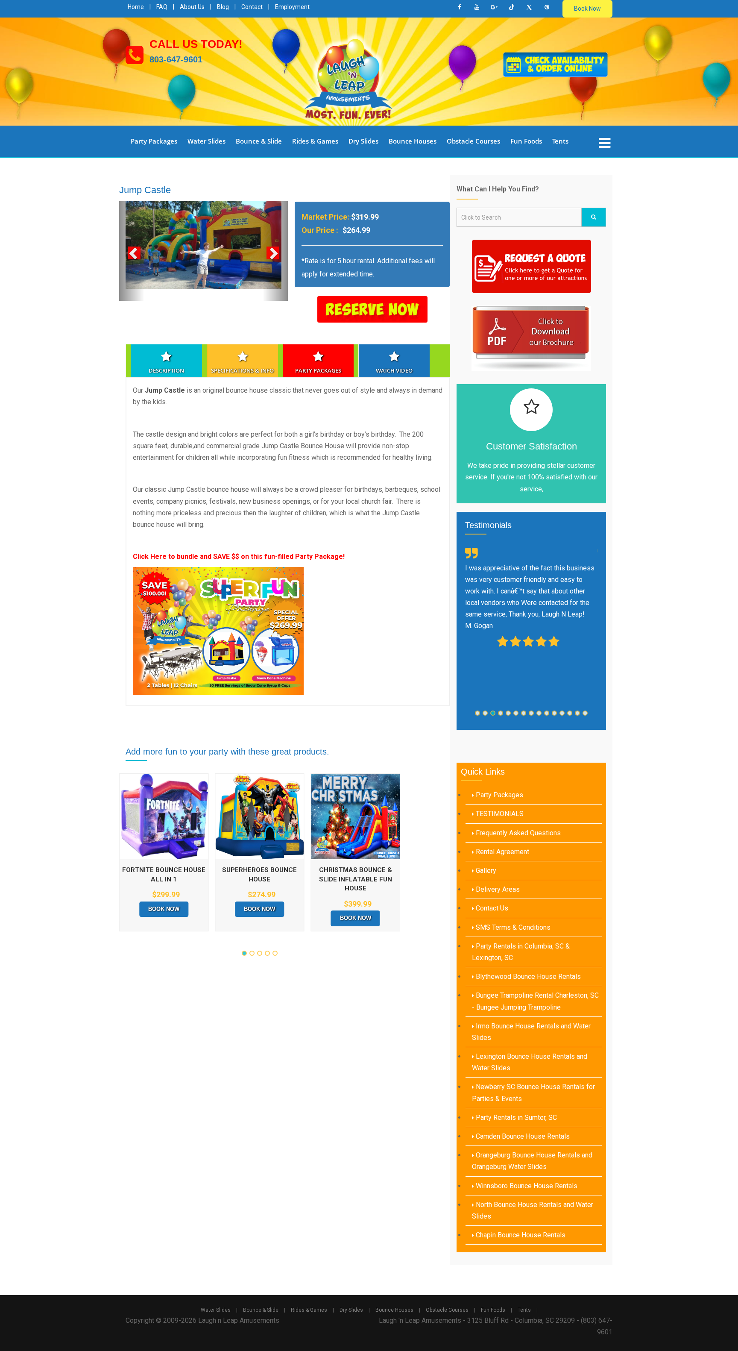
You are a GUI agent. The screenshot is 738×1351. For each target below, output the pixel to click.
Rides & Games (315, 141)
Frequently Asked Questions (517, 833)
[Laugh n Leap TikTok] (511, 7)
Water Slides (206, 141)
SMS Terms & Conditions (512, 927)
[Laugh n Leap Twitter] (529, 7)
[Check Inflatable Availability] (555, 64)
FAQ (161, 6)
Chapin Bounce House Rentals (519, 1235)
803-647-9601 (175, 59)
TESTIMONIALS (499, 814)
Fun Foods (526, 141)
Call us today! (196, 44)
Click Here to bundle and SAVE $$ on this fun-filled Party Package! (239, 556)
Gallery (485, 870)
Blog (223, 6)
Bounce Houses (412, 141)
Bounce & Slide (259, 141)
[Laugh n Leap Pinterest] (546, 7)
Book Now (587, 8)
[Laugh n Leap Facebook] (459, 7)
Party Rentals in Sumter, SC (515, 1117)
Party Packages (154, 141)
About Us (192, 6)
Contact (252, 6)
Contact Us (491, 908)
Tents (560, 141)
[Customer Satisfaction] (531, 409)
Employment (292, 6)
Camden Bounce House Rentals (522, 1136)
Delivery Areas (497, 889)
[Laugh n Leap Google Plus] (494, 7)
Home (136, 6)
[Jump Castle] (203, 245)
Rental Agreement (501, 852)
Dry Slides (363, 141)
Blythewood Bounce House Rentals (527, 976)
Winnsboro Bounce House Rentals (525, 1186)
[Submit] (593, 217)
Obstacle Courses (473, 141)
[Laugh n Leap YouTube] (476, 7)
